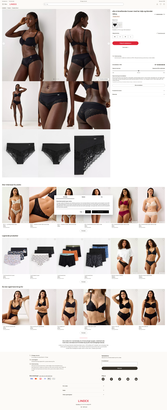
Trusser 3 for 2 (15, 7)
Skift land (85, 407)
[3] (57, 79)
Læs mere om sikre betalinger (45, 376)
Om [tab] (102, 196)
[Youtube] (127, 379)
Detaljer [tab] (83, 196)
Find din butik (11, 1)
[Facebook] (111, 379)
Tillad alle (100, 211)
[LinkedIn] (136, 379)
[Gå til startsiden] (13, 4)
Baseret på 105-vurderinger (159, 68)
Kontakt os (78, 404)
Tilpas (81, 211)
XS (115, 36)
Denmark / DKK (162, 1)
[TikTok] (119, 379)
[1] (54, 79)
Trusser (9, 7)
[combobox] (83, 4)
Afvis (88, 211)
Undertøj (4, 7)
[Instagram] (103, 379)
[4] (58, 79)
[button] (29, 45)
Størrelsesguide (161, 33)
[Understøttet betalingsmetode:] (65, 379)
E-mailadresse (105, 361)
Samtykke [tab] (65, 196)
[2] (55, 79)
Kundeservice (4, 1)
